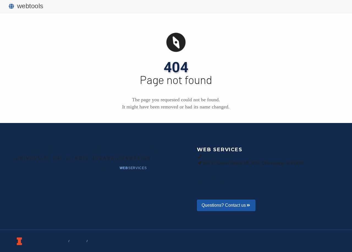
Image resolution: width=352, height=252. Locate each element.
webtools (30, 6)
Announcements (213, 183)
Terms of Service (53, 241)
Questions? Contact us (224, 205)
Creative (69, 168)
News (104, 168)
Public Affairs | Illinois (87, 149)
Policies (96, 241)
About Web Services (217, 189)
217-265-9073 (217, 156)
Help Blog (207, 176)
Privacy (78, 241)
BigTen (32, 168)
